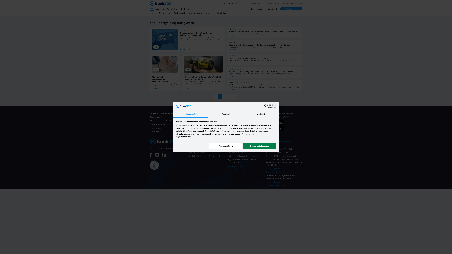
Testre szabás (224, 146)
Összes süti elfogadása (259, 146)
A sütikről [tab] (261, 114)
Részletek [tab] (226, 114)
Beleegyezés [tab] (190, 114)
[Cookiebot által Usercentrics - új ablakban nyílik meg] (266, 106)
